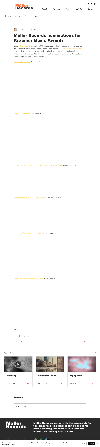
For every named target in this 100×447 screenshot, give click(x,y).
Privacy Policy (11, 445)
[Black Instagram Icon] (95, 4)
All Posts (7, 16)
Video (27, 16)
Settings (82, 444)
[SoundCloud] (35, 439)
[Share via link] (29, 336)
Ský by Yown (76, 376)
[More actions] (85, 30)
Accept (91, 444)
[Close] (97, 443)
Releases (18, 16)
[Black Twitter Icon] (88, 4)
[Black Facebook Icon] (85, 4)
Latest (36, 16)
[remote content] (50, 86)
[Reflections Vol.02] (50, 364)
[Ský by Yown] (82, 364)
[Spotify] (41, 439)
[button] (93, 16)
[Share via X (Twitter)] (20, 336)
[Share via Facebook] (15, 336)
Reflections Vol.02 (47, 376)
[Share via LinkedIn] (24, 336)
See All (94, 353)
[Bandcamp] (47, 439)
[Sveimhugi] (18, 364)
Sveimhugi (12, 376)
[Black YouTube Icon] (91, 4)
